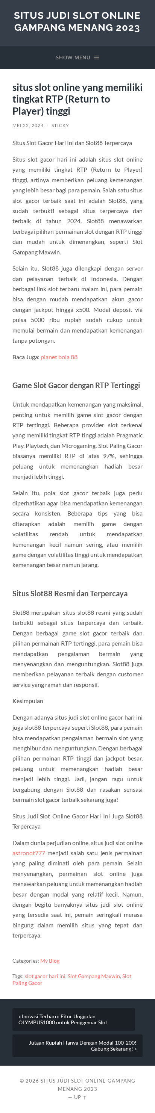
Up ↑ (80, 1097)
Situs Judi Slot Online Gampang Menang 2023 (77, 21)
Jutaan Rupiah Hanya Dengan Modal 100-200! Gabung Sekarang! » (83, 1046)
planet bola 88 (59, 356)
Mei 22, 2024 (28, 125)
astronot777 (28, 852)
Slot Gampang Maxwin (94, 976)
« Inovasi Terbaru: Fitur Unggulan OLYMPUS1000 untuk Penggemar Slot (62, 1019)
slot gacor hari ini (45, 976)
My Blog (49, 961)
